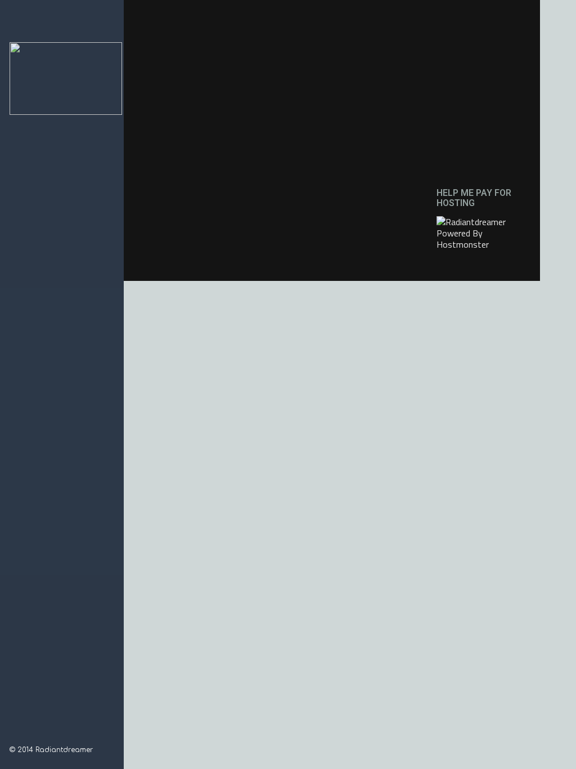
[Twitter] (43, 735)
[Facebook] (14, 735)
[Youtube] (57, 735)
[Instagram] (28, 735)
